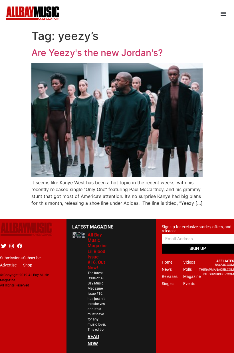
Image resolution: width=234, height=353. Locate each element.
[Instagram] (11, 245)
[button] (223, 13)
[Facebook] (19, 245)
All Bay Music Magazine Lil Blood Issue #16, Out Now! (98, 251)
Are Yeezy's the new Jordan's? (97, 52)
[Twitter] (3, 245)
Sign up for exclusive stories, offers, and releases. (196, 229)
